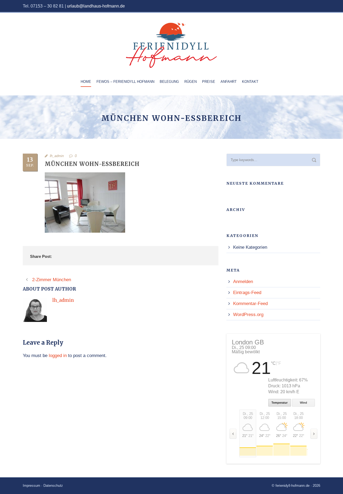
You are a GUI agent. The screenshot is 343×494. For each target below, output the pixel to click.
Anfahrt (229, 82)
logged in (58, 355)
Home (86, 82)
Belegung (169, 82)
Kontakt (250, 82)
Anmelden (243, 281)
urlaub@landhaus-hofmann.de (96, 6)
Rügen (190, 82)
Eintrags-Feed (247, 292)
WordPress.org (248, 314)
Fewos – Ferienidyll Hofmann (125, 82)
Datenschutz (53, 486)
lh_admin (57, 156)
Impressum (31, 486)
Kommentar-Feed (250, 303)
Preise (208, 82)
